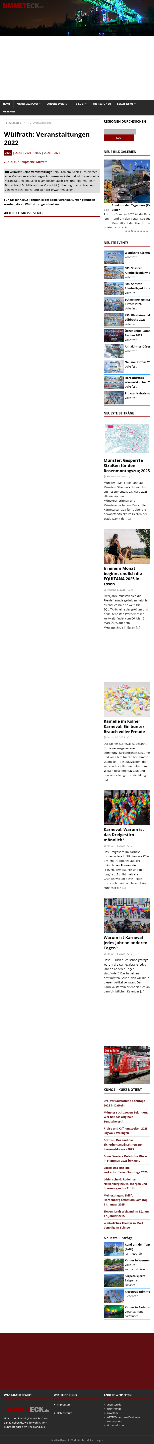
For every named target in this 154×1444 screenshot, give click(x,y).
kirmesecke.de (115, 1425)
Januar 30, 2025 (116, 737)
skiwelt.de (113, 1413)
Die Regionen (102, 103)
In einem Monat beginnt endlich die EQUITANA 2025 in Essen (123, 576)
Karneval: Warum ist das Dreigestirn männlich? (124, 835)
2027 (57, 153)
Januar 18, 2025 (116, 845)
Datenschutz (64, 1413)
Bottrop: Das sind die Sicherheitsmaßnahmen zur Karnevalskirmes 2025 (123, 1144)
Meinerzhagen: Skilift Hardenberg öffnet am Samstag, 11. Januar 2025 (126, 1199)
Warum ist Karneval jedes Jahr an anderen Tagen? (125, 943)
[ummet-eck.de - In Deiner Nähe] (77, 33)
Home (6, 103)
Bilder (80, 103)
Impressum (64, 1404)
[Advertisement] (77, 68)
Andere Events (57, 103)
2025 (37, 153)
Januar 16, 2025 (116, 953)
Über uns (9, 111)
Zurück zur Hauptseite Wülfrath (26, 162)
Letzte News (125, 103)
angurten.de (114, 1404)
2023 (18, 153)
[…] (129, 518)
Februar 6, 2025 (116, 589)
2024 (28, 153)
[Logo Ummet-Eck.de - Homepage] (27, 1414)
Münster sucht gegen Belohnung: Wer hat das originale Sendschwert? (126, 1117)
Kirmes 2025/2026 (27, 103)
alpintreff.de (114, 1409)
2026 (47, 153)
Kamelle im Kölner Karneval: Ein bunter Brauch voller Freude (124, 726)
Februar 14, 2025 (117, 476)
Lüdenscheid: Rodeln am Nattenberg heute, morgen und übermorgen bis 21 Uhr (125, 1183)
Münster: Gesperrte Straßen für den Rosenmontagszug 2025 (127, 465)
